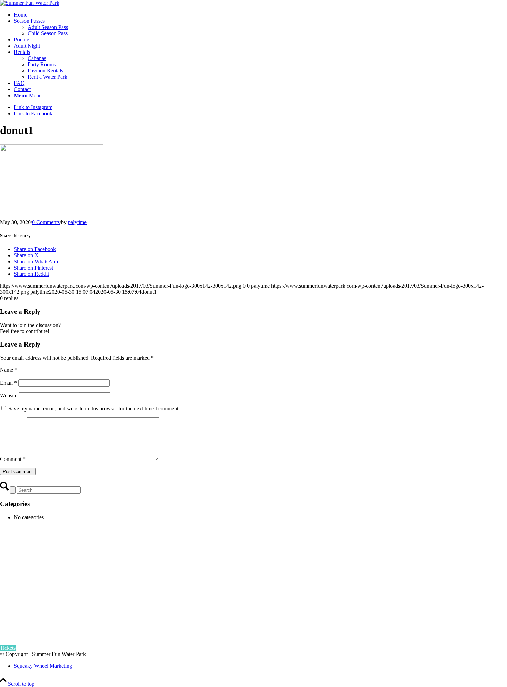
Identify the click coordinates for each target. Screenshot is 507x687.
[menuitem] (260, 15)
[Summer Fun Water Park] (29, 3)
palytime (77, 222)
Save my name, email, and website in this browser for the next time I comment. (94, 409)
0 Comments (46, 222)
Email (8, 383)
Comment (13, 459)
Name (8, 370)
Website (8, 395)
